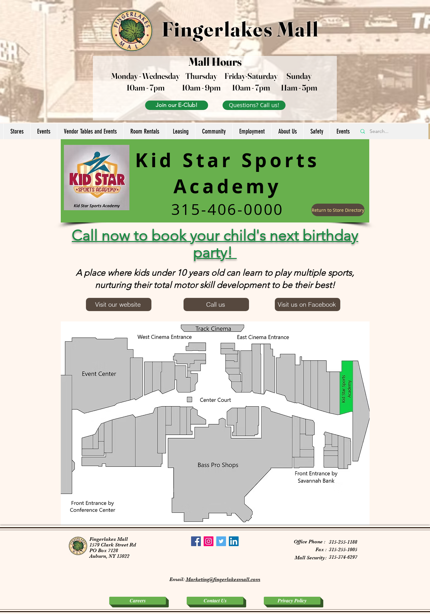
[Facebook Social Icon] (196, 541)
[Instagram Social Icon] (208, 541)
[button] (16, 131)
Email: (177, 579)
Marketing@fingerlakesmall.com (223, 579)
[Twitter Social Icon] (221, 541)
